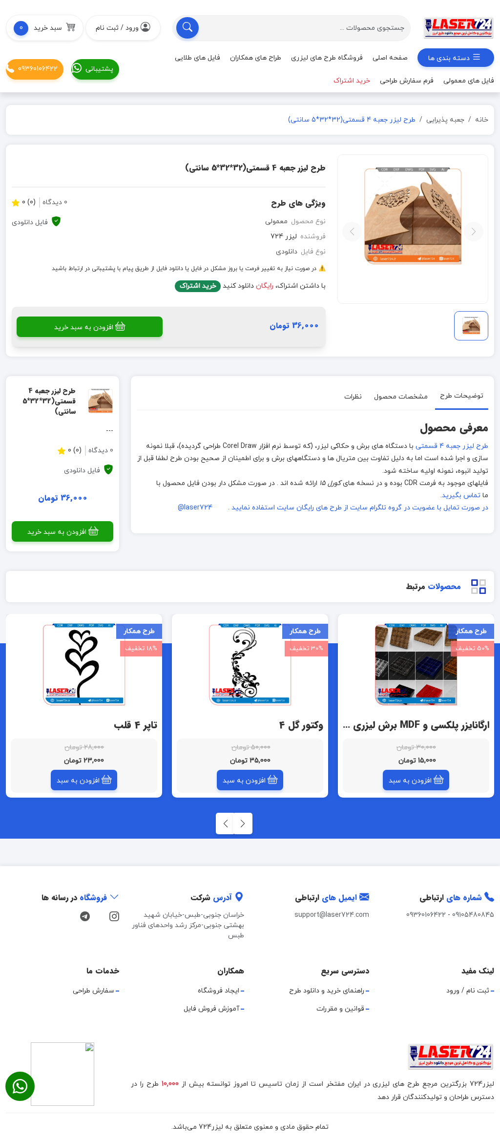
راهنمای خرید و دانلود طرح (326, 990)
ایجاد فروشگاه (218, 990)
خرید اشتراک (198, 286)
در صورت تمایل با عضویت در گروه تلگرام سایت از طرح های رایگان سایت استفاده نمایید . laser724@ (333, 507)
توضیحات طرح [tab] (461, 396)
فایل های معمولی (468, 80)
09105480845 (473, 915)
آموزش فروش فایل (211, 1009)
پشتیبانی (99, 69)
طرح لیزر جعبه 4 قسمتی (452, 446)
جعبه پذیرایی (445, 120)
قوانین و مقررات (340, 1009)
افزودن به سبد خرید (83, 327)
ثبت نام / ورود (467, 990)
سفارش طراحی (93, 990)
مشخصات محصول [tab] (401, 396)
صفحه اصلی (390, 58)
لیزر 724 (284, 236)
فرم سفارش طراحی (407, 80)
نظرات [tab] (353, 396)
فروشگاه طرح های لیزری (327, 58)
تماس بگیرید (461, 495)
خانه (481, 120)
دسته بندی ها (450, 58)
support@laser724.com (331, 915)
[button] (44, 28)
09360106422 (38, 69)
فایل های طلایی (197, 58)
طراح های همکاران (255, 58)
